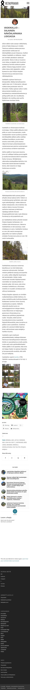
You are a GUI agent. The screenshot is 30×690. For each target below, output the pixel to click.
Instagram (3, 579)
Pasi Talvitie (19, 39)
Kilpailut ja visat (5, 625)
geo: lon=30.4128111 (9, 442)
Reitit (2, 637)
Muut (2, 633)
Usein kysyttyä (4, 672)
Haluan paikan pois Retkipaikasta (8, 674)
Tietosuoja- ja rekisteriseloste (7, 677)
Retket (2, 639)
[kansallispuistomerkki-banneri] (15, 418)
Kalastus (3, 619)
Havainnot (3, 617)
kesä (25, 442)
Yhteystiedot (3, 597)
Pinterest (3, 586)
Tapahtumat (4, 647)
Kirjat (2, 627)
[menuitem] (27, 3)
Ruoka (2, 643)
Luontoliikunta (4, 631)
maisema (9, 445)
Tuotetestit (3, 649)
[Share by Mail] (24, 458)
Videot (2, 651)
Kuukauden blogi (5, 629)
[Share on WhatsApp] (12, 458)
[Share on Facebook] (5, 458)
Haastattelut (4, 615)
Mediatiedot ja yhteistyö (6, 600)
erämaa (8, 440)
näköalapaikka (7, 447)
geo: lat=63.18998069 (18, 440)
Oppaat (2, 635)
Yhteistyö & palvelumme (6, 662)
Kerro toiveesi (4, 670)
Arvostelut (3, 613)
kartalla (16, 357)
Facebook (3, 576)
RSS (1, 574)
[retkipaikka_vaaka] (12, 3)
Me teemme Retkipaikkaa (6, 667)
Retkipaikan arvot (4, 602)
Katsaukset (3, 623)
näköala (15, 445)
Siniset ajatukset (5, 645)
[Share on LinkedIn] (18, 458)
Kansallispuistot (5, 621)
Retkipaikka (3, 641)
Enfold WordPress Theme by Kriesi (17, 686)
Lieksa (4, 445)
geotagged (19, 442)
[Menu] (27, 3)
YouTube (3, 583)
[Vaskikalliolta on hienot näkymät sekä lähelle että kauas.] (15, 12)
